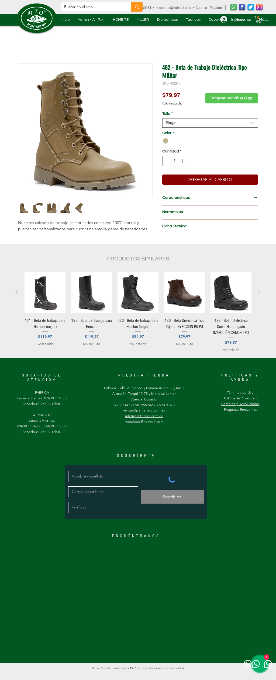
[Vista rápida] (45, 293)
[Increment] (183, 161)
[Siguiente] (259, 293)
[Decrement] (166, 161)
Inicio (23, 44)
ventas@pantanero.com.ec (144, 411)
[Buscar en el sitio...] (137, 7)
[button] (121, 19)
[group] (138, 313)
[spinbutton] (175, 161)
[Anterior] (16, 293)
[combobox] (210, 123)
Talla (167, 114)
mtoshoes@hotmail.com (173, 8)
